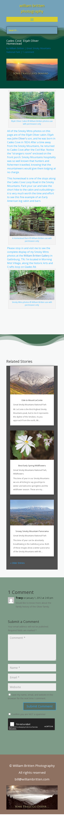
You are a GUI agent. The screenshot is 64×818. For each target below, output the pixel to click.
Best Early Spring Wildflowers (32, 465)
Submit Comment (40, 706)
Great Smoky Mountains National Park (29, 404)
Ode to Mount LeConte (32, 400)
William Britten (16, 48)
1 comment (28, 52)
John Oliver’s (19, 138)
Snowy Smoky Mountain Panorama (32, 531)
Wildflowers (18, 473)
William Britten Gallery (37, 255)
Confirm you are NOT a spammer (28, 714)
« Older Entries (17, 562)
